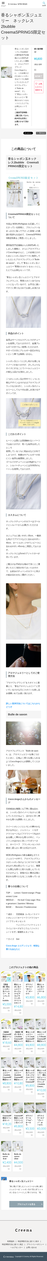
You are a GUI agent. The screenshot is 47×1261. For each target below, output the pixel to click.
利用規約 (10, 1241)
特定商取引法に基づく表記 (12, 1244)
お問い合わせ (31, 1247)
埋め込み (42, 133)
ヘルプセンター (16, 1247)
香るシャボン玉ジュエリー (21, 1181)
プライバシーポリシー (35, 1244)
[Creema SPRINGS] (17, 4)
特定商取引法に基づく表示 (28, 1241)
